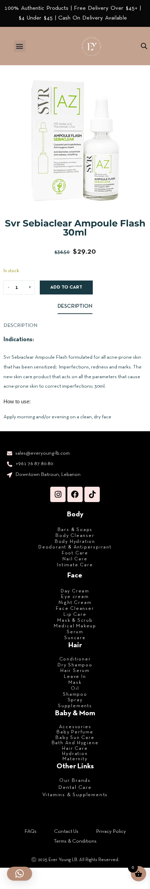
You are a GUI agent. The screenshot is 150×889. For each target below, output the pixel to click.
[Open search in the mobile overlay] (144, 46)
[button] (19, 46)
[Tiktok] (92, 494)
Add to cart (66, 287)
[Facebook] (75, 494)
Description (75, 306)
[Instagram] (58, 494)
